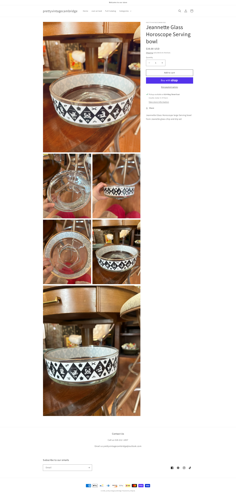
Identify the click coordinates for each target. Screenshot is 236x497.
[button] (125, 11)
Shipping (149, 53)
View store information (159, 102)
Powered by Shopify (128, 491)
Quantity (149, 57)
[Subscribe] (89, 467)
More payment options (169, 87)
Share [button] (151, 108)
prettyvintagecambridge (114, 491)
